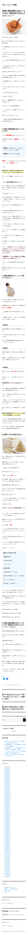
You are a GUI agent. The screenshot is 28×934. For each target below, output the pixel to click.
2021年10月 (8, 776)
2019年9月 (7, 817)
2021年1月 (7, 791)
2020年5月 (7, 804)
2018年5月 (7, 843)
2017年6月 (7, 861)
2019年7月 (7, 820)
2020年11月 (8, 794)
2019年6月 (7, 822)
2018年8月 (7, 838)
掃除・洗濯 (7, 890)
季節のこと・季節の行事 (11, 889)
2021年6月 (7, 783)
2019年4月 (7, 825)
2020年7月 (7, 801)
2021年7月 (7, 781)
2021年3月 (7, 788)
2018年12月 (8, 832)
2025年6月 (7, 768)
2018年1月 (7, 850)
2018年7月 (7, 840)
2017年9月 (7, 856)
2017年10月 (8, 855)
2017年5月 (7, 863)
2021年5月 (7, 785)
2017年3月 (7, 866)
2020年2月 (7, 809)
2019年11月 (8, 814)
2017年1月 (7, 869)
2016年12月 (8, 871)
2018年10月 (8, 835)
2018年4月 (7, 845)
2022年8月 (7, 775)
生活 (20, 685)
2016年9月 (7, 876)
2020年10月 (8, 796)
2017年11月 (8, 853)
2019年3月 (7, 827)
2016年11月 (8, 873)
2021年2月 (7, 789)
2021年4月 (7, 786)
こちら (11, 903)
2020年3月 (7, 807)
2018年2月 (7, 848)
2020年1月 (7, 811)
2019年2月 (7, 829)
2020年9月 (7, 798)
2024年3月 (7, 770)
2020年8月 (7, 799)
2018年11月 (8, 834)
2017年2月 (7, 868)
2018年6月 (7, 842)
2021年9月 (7, 778)
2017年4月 (7, 865)
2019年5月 (7, 824)
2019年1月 (7, 830)
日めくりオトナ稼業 (9, 5)
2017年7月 (7, 860)
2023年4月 (7, 773)
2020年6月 (7, 802)
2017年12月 (8, 852)
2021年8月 (7, 780)
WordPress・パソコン (10, 887)
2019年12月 (8, 812)
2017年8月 (7, 858)
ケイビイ (4, 685)
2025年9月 (7, 767)
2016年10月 (8, 874)
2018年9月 (7, 837)
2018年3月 (7, 847)
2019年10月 (8, 816)
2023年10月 (8, 771)
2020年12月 (8, 793)
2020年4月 (7, 806)
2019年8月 (7, 819)
